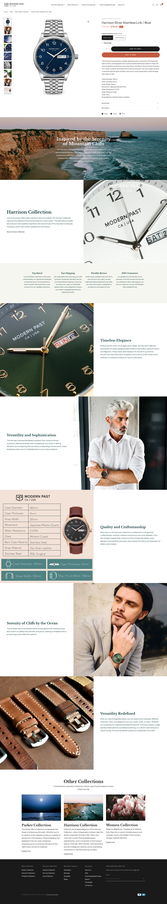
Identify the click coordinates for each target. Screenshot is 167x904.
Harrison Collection (28, 873)
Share (106, 113)
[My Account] (157, 5)
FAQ (86, 873)
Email (107, 875)
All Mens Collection (28, 876)
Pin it (123, 113)
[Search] (153, 5)
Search (87, 879)
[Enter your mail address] (143, 878)
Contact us (88, 885)
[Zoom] (88, 22)
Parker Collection (28, 870)
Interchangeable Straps (107, 5)
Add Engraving (119, 37)
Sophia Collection (49, 870)
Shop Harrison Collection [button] (16, 232)
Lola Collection (48, 876)
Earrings (67, 873)
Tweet (115, 113)
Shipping (105, 103)
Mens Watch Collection (22, 12)
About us (88, 870)
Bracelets (67, 876)
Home (6, 12)
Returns (105, 108)
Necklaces (67, 870)
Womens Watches (57, 5)
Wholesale (88, 882)
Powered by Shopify (52, 894)
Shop (11, 12)
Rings (66, 879)
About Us (121, 5)
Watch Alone (107, 37)
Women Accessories (88, 5)
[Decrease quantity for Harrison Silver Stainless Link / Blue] (103, 49)
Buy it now (131, 55)
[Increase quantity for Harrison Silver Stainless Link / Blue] (108, 49)
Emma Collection (49, 873)
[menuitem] (58, 5)
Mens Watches (72, 5)
